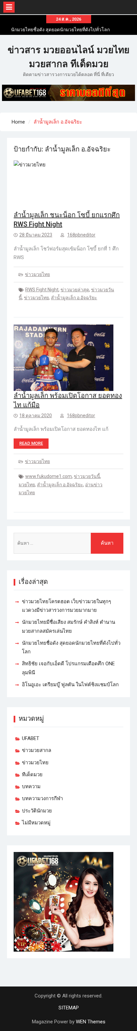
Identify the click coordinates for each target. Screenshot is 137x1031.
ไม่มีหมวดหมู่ (36, 823)
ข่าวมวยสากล (36, 750)
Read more (31, 443)
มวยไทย (27, 484)
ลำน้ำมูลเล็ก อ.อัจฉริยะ (74, 297)
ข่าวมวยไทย (37, 274)
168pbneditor (81, 234)
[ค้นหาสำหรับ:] (68, 543)
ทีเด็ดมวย (32, 775)
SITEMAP (69, 1008)
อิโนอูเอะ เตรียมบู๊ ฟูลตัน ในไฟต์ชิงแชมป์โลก (70, 685)
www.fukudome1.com (48, 476)
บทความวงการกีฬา (42, 798)
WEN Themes (90, 1022)
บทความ (31, 787)
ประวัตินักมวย (37, 811)
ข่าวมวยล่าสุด (75, 289)
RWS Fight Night (42, 289)
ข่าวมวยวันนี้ (87, 476)
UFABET (30, 738)
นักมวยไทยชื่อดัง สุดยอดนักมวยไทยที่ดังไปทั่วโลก (60, 29)
